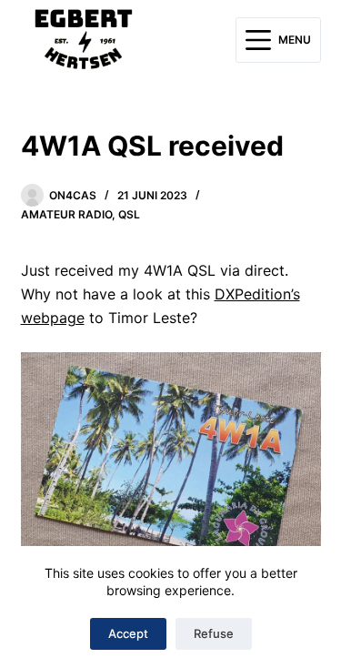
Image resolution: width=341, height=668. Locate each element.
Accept (128, 633)
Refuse (214, 633)
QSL (129, 214)
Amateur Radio (66, 214)
